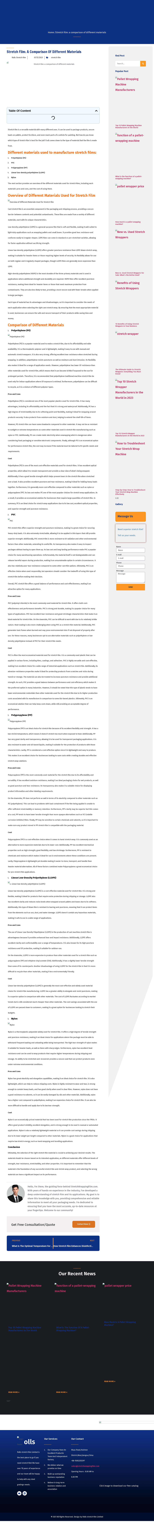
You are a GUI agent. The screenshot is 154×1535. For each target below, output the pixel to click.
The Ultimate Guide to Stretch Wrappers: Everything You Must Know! (128, 371)
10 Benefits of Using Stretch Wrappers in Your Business (127, 325)
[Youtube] (19, 1493)
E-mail (119, 555)
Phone (119, 563)
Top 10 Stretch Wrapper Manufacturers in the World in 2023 (129, 434)
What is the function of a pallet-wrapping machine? (128, 177)
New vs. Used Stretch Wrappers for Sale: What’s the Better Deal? (129, 274)
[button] (83, 1224)
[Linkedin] (25, 1493)
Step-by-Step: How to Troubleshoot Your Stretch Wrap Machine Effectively (130, 492)
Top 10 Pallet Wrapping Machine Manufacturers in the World (128, 126)
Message (120, 571)
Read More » (13, 1392)
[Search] (143, 63)
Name (118, 547)
